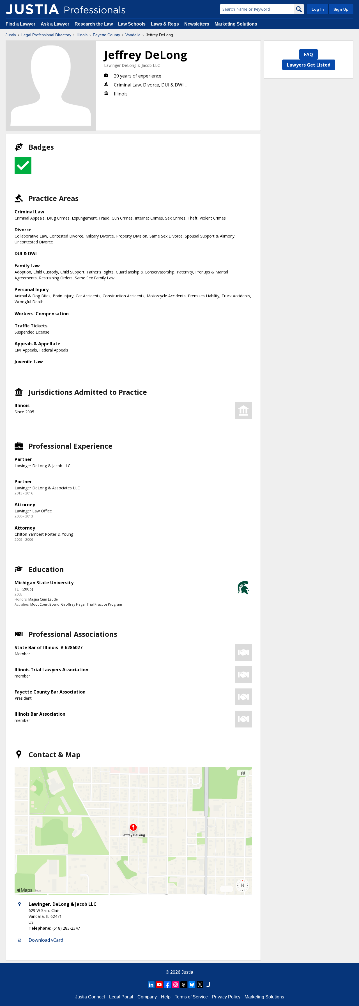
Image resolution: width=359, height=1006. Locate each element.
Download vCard (46, 940)
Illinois (82, 35)
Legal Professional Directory (46, 35)
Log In (318, 9)
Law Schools (132, 24)
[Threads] (183, 984)
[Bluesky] (191, 984)
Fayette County (106, 35)
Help (166, 996)
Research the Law (94, 24)
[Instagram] (175, 984)
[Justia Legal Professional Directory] (32, 9)
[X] (200, 984)
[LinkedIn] (151, 984)
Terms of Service (191, 996)
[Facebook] (167, 984)
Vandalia (133, 35)
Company (147, 996)
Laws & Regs (165, 24)
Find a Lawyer (20, 24)
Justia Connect (90, 996)
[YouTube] (159, 984)
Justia (11, 35)
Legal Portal (121, 996)
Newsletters (196, 24)
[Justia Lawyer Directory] (208, 984)
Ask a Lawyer (55, 24)
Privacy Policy (226, 996)
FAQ (308, 54)
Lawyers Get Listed (308, 65)
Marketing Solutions (236, 24)
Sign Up (341, 9)
